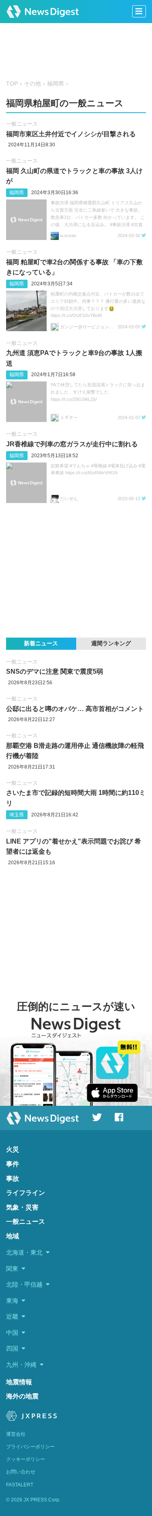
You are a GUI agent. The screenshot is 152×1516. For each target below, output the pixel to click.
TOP (12, 84)
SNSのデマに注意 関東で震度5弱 (54, 671)
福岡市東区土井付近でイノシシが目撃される (71, 134)
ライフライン (25, 1192)
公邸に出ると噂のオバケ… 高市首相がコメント (75, 708)
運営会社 (16, 1434)
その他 (32, 84)
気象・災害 (22, 1207)
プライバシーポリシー (30, 1447)
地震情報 (19, 1382)
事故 (12, 1178)
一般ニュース (22, 124)
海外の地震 (22, 1396)
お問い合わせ (20, 1472)
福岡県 (55, 84)
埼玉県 (16, 815)
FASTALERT (19, 1485)
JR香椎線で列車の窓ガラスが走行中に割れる (72, 444)
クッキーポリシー (25, 1459)
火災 (12, 1149)
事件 (12, 1164)
